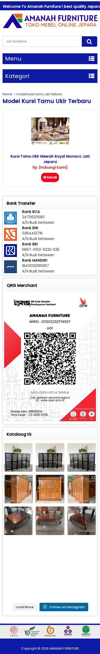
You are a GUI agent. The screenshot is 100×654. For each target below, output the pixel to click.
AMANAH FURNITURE (64, 648)
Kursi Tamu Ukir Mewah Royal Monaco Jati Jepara (50, 159)
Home (7, 94)
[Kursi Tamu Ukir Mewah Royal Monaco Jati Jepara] (50, 143)
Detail (52, 177)
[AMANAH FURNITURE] (50, 28)
